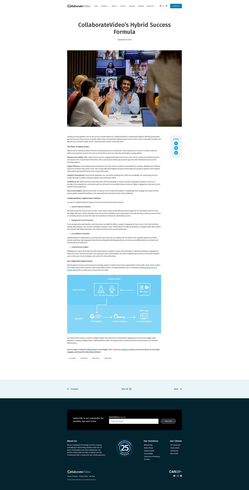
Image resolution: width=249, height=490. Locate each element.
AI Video (147, 459)
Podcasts (141, 6)
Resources (150, 6)
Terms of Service (72, 476)
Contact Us (176, 6)
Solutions (104, 6)
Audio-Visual (148, 448)
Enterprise (174, 451)
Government (174, 448)
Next (176, 389)
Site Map (92, 476)
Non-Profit (174, 454)
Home (96, 6)
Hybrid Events (149, 451)
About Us (132, 6)
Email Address (117, 417)
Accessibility (148, 454)
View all (124, 389)
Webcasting (148, 445)
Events (123, 6)
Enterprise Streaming (152, 456)
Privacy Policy (83, 476)
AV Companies (175, 445)
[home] (78, 6)
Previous (74, 389)
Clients (114, 6)
